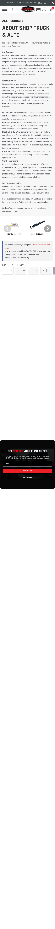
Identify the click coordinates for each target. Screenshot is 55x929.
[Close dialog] (52, 443)
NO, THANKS (27, 477)
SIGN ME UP (27, 471)
